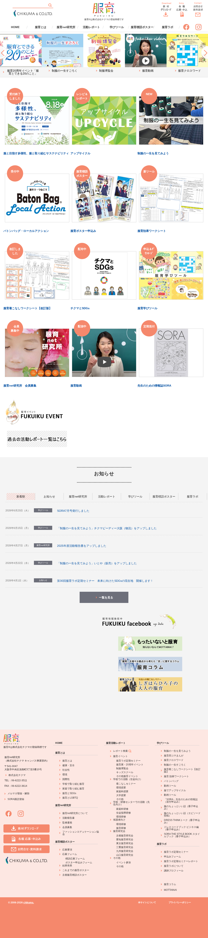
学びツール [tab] (135, 496)
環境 (64, 774)
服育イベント (120, 756)
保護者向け (119, 820)
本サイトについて (147, 902)
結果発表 (67, 865)
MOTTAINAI (170, 890)
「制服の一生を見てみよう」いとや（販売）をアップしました (97, 563)
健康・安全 (68, 765)
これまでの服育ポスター (75, 870)
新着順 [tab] (20, 496)
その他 (120, 799)
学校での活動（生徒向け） (127, 779)
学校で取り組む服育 (73, 784)
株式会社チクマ (17, 775)
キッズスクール (124, 772)
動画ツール (170, 786)
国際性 (66, 779)
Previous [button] (4, 52)
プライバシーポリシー (180, 902)
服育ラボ (167, 27)
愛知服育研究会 (124, 839)
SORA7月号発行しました (73, 510)
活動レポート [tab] (106, 496)
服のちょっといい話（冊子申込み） (181, 807)
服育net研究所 (66, 27)
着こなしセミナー (126, 783)
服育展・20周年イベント (129, 764)
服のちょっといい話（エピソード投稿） (182, 814)
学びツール (117, 27)
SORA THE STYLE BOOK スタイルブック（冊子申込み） (182, 835)
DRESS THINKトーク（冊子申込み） (182, 821)
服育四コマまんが (173, 755)
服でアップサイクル (175, 790)
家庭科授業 (122, 791)
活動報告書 (68, 818)
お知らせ (104, 473)
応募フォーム (69, 854)
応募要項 (67, 849)
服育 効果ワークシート (176, 776)
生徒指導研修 (123, 812)
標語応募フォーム (75, 858)
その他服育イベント (127, 776)
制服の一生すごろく (175, 765)
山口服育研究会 (124, 855)
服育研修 (121, 828)
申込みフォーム (172, 856)
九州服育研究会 (124, 851)
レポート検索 (120, 751)
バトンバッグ (171, 781)
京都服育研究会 (124, 835)
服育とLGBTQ (70, 798)
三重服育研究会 (124, 847)
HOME (15, 27)
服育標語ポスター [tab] (164, 496)
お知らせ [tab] (49, 496)
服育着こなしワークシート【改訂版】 (182, 770)
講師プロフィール (173, 870)
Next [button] (204, 52)
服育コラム (170, 884)
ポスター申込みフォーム (78, 862)
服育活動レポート (116, 743)
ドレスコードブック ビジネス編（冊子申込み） (181, 828)
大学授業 (121, 795)
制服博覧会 (122, 768)
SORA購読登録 (16, 799)
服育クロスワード (173, 760)
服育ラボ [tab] (192, 496)
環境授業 (121, 787)
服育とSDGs (69, 793)
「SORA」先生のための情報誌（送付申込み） (181, 800)
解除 (27, 793)
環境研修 (121, 816)
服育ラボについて (173, 866)
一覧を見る (106, 597)
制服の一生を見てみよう (177, 751)
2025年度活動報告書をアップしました (81, 545)
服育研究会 (119, 831)
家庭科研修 (122, 809)
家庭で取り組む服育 (73, 788)
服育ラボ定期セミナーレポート (181, 861)
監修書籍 (67, 822)
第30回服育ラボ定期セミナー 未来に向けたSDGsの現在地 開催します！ (105, 580)
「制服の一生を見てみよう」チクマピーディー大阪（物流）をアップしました (107, 528)
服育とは (40, 27)
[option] (21, 55)
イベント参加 (123, 862)
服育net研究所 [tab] (78, 496)
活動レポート (91, 27)
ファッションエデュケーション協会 (80, 833)
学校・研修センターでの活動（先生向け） (131, 803)
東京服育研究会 (124, 843)
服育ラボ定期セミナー (128, 760)
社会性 (66, 770)
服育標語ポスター (142, 27)
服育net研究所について (75, 813)
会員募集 (67, 827)
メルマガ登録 (15, 793)
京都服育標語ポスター (74, 875)
